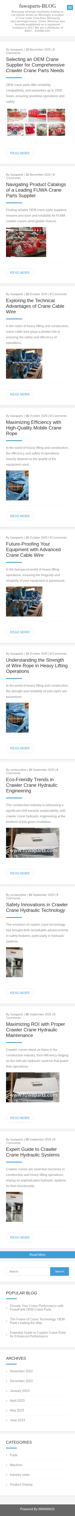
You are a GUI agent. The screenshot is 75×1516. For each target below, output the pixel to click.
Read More (37, 1254)
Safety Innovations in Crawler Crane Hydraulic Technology (37, 907)
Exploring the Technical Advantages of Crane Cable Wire (35, 306)
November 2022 (21, 1371)
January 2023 (19, 1390)
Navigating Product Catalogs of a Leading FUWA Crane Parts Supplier (36, 190)
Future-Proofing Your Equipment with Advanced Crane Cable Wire (33, 549)
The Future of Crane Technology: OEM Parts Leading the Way (37, 1321)
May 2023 (17, 1410)
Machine (16, 1465)
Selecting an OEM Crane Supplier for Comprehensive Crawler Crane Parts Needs (35, 65)
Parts (13, 1455)
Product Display (21, 1484)
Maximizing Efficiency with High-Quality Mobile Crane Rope (33, 427)
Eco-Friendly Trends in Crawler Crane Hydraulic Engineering (31, 785)
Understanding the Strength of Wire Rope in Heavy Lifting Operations (37, 665)
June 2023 (17, 1420)
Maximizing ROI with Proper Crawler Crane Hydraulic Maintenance (35, 1029)
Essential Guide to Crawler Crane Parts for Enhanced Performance (38, 1334)
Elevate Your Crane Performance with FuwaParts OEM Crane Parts (36, 1307)
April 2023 (17, 1400)
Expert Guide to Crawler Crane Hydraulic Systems (33, 1151)
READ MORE (20, 153)
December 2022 (21, 1381)
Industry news (20, 1474)
